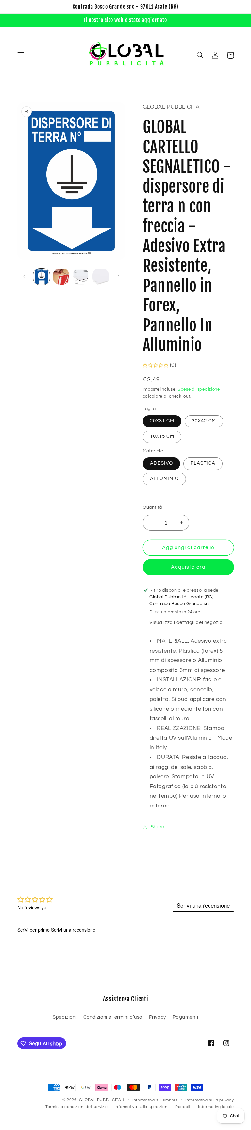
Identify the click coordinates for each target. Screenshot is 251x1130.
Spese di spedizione (199, 389)
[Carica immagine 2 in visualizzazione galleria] (61, 277)
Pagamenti (185, 1017)
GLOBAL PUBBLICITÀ (100, 1100)
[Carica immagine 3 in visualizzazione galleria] (81, 277)
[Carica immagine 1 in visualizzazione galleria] (41, 277)
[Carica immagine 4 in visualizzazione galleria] (100, 277)
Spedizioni (64, 1017)
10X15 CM (162, 436)
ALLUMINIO (164, 478)
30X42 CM (204, 420)
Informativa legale (216, 1107)
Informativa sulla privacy (209, 1100)
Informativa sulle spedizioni (142, 1107)
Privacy (157, 1017)
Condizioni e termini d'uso (112, 1017)
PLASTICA (203, 463)
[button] (20, 55)
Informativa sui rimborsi (155, 1100)
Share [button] (157, 826)
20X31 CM (162, 420)
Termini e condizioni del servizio (76, 1107)
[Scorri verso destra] (118, 276)
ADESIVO (161, 463)
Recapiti (183, 1107)
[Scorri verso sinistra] (24, 276)
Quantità (152, 507)
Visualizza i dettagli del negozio (185, 622)
